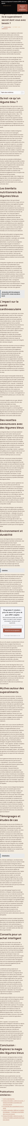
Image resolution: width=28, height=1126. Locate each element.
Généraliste (5, 28)
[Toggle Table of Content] (21, 92)
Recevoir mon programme (12, 630)
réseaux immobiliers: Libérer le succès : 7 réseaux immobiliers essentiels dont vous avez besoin (14, 1102)
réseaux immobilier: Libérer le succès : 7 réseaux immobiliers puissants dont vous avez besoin (13, 1118)
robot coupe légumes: (9, 1099)
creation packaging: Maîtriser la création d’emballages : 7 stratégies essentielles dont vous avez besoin (13, 1112)
